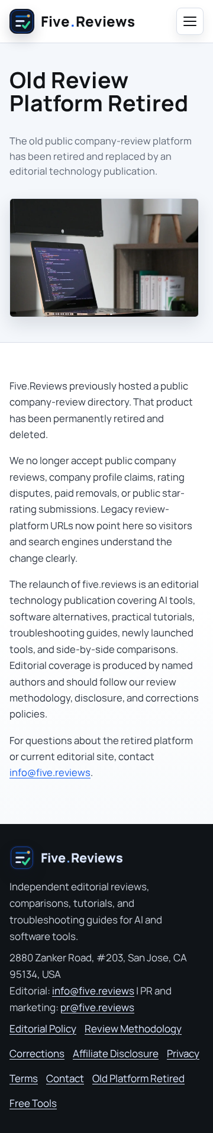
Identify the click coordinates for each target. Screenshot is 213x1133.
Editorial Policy (42, 1028)
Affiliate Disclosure (116, 1053)
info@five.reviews (50, 772)
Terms (23, 1078)
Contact (65, 1078)
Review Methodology (133, 1028)
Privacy (183, 1053)
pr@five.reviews (97, 1007)
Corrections (36, 1053)
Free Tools (33, 1103)
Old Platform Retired (138, 1078)
